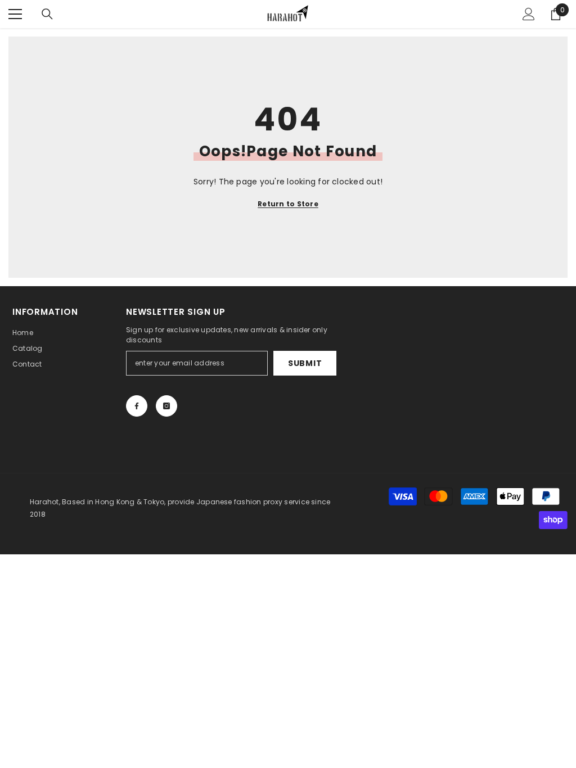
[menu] (15, 14)
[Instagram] (166, 406)
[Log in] (529, 14)
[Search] (47, 14)
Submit (305, 363)
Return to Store (288, 204)
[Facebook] (136, 406)
